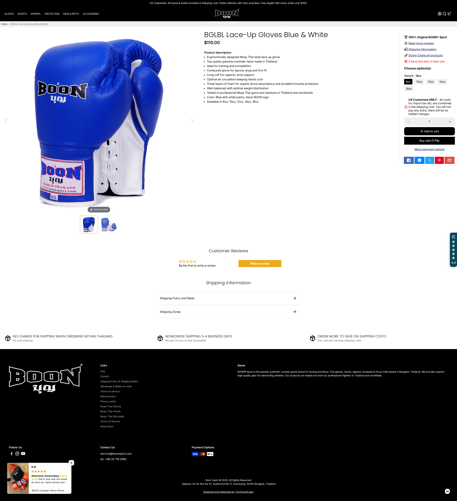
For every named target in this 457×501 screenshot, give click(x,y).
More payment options (430, 149)
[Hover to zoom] (98, 122)
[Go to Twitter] (429, 160)
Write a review (260, 263)
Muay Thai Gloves (110, 406)
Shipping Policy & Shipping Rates (119, 381)
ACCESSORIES (91, 13)
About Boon (107, 426)
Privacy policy (108, 401)
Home (4, 24)
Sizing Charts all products (425, 55)
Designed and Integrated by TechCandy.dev (228, 491)
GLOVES (9, 13)
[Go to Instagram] (17, 454)
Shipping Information (422, 49)
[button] (453, 250)
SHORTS (22, 13)
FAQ (102, 371)
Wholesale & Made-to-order (116, 386)
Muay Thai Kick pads (112, 416)
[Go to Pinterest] (439, 160)
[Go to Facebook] (409, 160)
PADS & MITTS (71, 13)
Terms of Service (110, 421)
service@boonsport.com (116, 453)
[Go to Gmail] (450, 160)
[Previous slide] (5, 120)
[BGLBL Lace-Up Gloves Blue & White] (89, 225)
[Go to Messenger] (420, 160)
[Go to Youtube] (23, 454)
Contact (104, 376)
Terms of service (110, 391)
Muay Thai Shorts (110, 411)
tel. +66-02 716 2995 (113, 459)
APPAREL (36, 13)
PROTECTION (52, 13)
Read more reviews (421, 43)
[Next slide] (192, 120)
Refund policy (108, 396)
